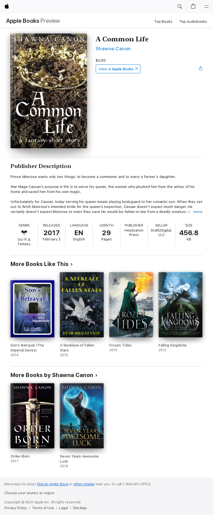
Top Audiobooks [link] (193, 21)
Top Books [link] (163, 21)
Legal (63, 508)
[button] (179, 6)
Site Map (80, 508)
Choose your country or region (29, 493)
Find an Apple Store (53, 484)
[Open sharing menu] (201, 69)
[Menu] (206, 6)
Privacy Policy (15, 508)
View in (116, 69)
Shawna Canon (113, 48)
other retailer (84, 484)
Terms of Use (43, 508)
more (198, 212)
